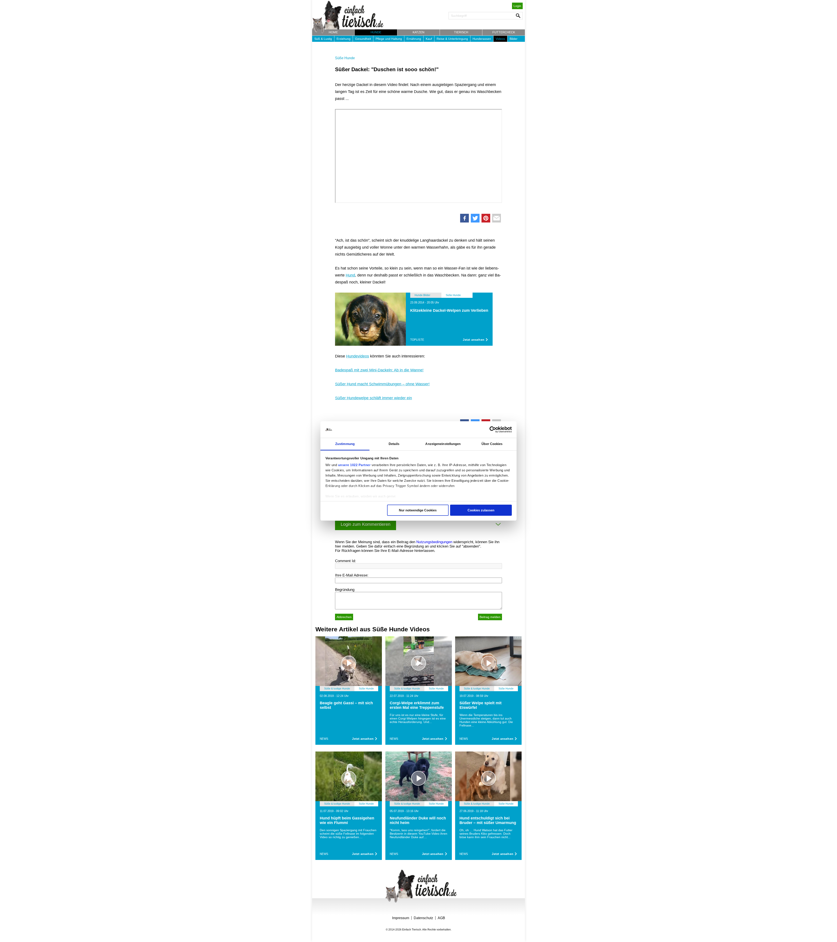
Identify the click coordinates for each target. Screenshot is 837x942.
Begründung (344, 590)
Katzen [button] (418, 32)
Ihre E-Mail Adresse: (351, 575)
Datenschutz (423, 918)
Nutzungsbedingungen (434, 542)
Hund (350, 275)
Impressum (400, 918)
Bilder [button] (513, 38)
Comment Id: (345, 561)
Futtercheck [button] (503, 32)
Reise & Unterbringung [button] (452, 38)
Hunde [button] (376, 32)
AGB (441, 918)
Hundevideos (357, 356)
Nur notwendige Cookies (418, 510)
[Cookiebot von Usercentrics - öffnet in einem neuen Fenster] (493, 429)
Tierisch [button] (461, 32)
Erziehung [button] (343, 38)
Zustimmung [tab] (345, 444)
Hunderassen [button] (482, 38)
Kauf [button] (429, 38)
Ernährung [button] (414, 38)
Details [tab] (394, 444)
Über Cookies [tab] (491, 444)
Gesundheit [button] (363, 38)
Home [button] (333, 32)
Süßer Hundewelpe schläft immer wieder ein (373, 398)
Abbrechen (344, 617)
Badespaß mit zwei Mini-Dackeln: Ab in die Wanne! (379, 370)
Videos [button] (500, 38)
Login (517, 6)
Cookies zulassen (481, 510)
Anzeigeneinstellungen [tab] (443, 444)
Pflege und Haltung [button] (389, 38)
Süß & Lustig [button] (323, 38)
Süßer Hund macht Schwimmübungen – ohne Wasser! (382, 384)
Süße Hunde (345, 58)
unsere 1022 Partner (354, 465)
